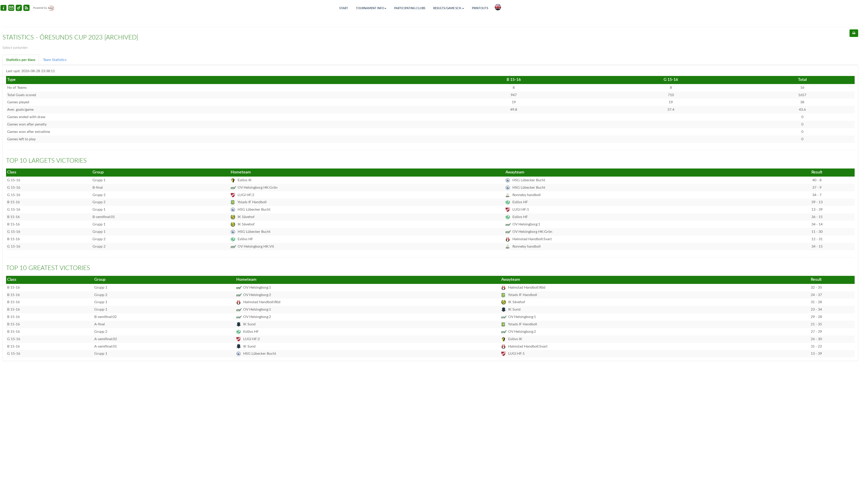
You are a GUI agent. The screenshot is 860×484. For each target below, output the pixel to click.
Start (343, 8)
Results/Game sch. (447, 8)
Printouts (480, 8)
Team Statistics (55, 60)
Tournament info (370, 8)
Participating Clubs (409, 8)
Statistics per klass (20, 60)
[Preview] (853, 33)
